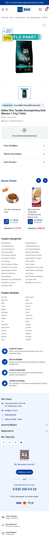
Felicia (28, 309)
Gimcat (3, 315)
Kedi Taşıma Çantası (8, 255)
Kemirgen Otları (6, 285)
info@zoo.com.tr (24, 472)
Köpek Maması (31, 243)
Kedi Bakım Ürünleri (8, 258)
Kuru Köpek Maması (33, 249)
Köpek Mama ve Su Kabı (34, 267)
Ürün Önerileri (10, 162)
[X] (9, 442)
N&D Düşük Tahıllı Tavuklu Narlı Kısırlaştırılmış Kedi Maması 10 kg (34, 213)
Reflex (3, 318)
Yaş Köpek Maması (32, 246)
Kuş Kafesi (29, 273)
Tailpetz (28, 334)
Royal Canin (30, 297)
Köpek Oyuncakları (32, 252)
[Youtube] (21, 442)
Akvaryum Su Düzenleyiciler (11, 279)
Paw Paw (4, 300)
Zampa (3, 334)
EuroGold (4, 324)
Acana (28, 306)
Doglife (28, 340)
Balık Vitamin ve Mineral (34, 276)
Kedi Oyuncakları (7, 252)
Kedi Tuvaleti (30, 264)
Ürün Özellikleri (11, 146)
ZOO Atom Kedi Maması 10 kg (12, 211)
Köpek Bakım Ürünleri (33, 258)
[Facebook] (3, 442)
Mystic (3, 309)
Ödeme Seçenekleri (13, 154)
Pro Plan (4, 297)
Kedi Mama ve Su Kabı (9, 267)
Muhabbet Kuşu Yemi (33, 282)
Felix (27, 312)
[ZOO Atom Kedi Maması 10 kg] (12, 197)
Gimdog (28, 337)
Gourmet (29, 315)
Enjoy (27, 321)
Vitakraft (29, 330)
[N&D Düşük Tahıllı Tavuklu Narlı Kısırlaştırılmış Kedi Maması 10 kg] (36, 197)
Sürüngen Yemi (31, 279)
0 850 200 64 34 (24, 489)
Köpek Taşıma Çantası (34, 255)
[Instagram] (15, 442)
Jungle (28, 324)
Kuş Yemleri (5, 261)
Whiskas (4, 312)
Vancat (3, 330)
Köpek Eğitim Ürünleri (9, 270)
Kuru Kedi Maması (7, 249)
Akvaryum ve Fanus (8, 282)
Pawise (3, 337)
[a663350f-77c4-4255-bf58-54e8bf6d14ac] (24, 455)
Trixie (3, 306)
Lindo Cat (29, 303)
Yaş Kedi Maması (7, 246)
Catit (3, 340)
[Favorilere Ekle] (44, 25)
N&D (3, 303)
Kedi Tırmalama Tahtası (9, 264)
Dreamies (29, 318)
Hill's (27, 300)
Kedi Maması (6, 243)
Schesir (28, 327)
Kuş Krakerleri (6, 276)
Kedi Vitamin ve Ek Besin (34, 270)
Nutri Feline (5, 327)
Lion (2, 321)
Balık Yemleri (30, 261)
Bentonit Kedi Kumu (8, 273)
